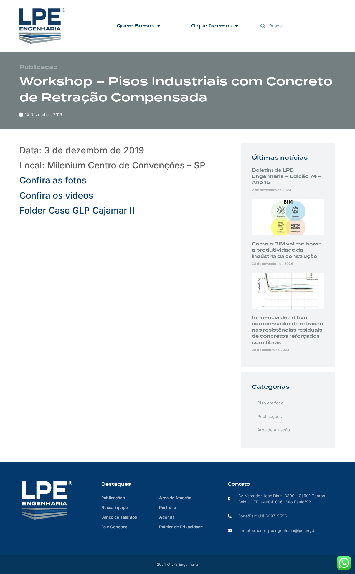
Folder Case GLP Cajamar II (77, 210)
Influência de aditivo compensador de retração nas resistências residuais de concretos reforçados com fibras (287, 330)
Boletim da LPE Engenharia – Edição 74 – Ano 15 (286, 176)
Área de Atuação (273, 429)
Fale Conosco (114, 526)
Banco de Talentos (119, 517)
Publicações (269, 416)
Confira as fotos (52, 180)
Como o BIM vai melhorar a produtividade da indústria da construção (286, 250)
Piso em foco (270, 403)
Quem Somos (135, 26)
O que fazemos (211, 26)
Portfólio (167, 507)
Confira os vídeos (56, 195)
